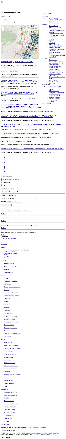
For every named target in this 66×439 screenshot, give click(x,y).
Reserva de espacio (8, 181)
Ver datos (3, 214)
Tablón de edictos (54, 91)
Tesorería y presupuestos (55, 52)
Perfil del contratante (54, 70)
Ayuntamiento (46, 84)
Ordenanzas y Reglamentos (56, 92)
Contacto (51, 101)
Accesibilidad (42, 427)
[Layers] (36, 28)
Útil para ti (45, 58)
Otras (4, 184)
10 (5, 171)
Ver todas (3, 186)
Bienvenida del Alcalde (55, 86)
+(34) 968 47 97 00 (10, 251)
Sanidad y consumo (54, 47)
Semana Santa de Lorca (55, 19)
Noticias (51, 78)
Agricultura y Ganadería (55, 27)
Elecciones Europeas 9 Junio (57, 63)
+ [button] (3, 27)
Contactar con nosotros (11, 253)
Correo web (52, 75)
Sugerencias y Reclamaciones (57, 77)
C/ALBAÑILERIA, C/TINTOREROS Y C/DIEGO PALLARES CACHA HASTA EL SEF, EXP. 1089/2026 (32, 149)
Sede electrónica (46, 103)
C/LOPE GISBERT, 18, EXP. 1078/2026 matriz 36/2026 (17, 62)
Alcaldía (51, 89)
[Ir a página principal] (11, 7)
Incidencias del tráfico (55, 74)
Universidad (52, 57)
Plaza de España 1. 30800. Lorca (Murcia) (16, 250)
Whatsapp (13, 238)
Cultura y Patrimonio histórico (57, 30)
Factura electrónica (54, 64)
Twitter (3, 238)
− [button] (3, 30)
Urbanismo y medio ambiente (57, 55)
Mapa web (52, 83)
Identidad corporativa (54, 94)
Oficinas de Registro (54, 95)
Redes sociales (53, 100)
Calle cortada (6, 182)
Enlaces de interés (54, 81)
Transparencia (53, 60)
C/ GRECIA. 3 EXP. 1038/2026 (10, 71)
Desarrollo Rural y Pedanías (56, 35)
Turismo (51, 21)
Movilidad (52, 43)
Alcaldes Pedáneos (54, 98)
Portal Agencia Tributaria (56, 61)
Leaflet (23, 58)
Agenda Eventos (46, 13)
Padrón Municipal (54, 44)
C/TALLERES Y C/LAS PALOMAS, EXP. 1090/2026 (16, 141)
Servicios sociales (54, 50)
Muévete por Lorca (54, 18)
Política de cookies (32, 427)
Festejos (51, 38)
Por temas (44, 24)
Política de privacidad (20, 427)
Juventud (51, 41)
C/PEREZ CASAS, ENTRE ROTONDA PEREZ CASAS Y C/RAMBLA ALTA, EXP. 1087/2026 (29, 133)
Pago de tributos (53, 67)
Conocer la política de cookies (48, 434)
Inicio (5, 19)
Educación (52, 36)
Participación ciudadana (55, 46)
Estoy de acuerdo (5, 437)
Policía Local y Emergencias (56, 49)
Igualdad (51, 40)
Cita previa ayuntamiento (56, 72)
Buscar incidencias (6, 205)
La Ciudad (45, 16)
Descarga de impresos (55, 66)
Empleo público (53, 80)
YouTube (6, 257)
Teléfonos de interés (54, 97)
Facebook (8, 238)
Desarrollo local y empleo (56, 33)
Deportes (51, 32)
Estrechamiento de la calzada (11, 179)
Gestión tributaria (53, 26)
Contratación (52, 29)
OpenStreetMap (29, 58)
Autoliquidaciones (54, 69)
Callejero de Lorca (54, 23)
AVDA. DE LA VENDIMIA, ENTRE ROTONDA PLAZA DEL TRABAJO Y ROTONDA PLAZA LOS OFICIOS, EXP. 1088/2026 (20, 94)
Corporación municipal (55, 88)
